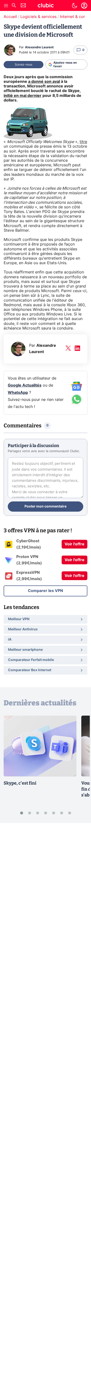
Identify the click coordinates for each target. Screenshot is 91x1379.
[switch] (74, 5)
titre (83, 142)
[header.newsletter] (23, 5)
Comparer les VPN (45, 591)
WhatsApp (18, 393)
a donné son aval (44, 82)
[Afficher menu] (6, 5)
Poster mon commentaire (45, 506)
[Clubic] (45, 6)
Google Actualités (24, 385)
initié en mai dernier (22, 96)
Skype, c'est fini (20, 783)
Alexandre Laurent (39, 47)
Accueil (10, 17)
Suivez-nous (23, 64)
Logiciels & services (38, 17)
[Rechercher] (14, 5)
